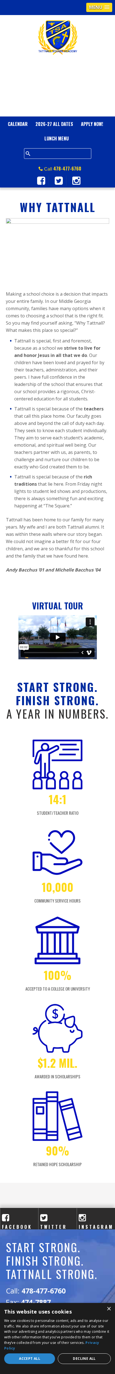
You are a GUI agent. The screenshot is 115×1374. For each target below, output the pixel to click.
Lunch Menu (56, 138)
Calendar (18, 124)
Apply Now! (92, 124)
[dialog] (57, 1338)
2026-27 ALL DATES (54, 124)
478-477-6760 (67, 168)
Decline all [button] (84, 1358)
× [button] (109, 1309)
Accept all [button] (29, 1358)
